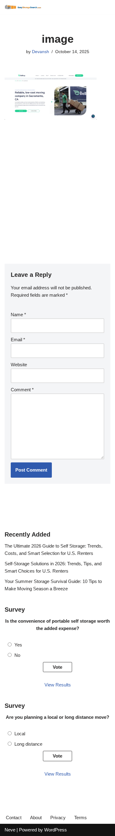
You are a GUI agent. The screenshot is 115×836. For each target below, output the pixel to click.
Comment (22, 389)
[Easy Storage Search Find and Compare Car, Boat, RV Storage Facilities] (23, 7)
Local (19, 733)
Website (19, 364)
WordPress (55, 829)
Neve (10, 829)
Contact (13, 817)
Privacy (58, 817)
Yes (18, 644)
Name (18, 314)
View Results (57, 684)
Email (18, 339)
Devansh (40, 51)
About (36, 817)
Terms (80, 817)
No (17, 655)
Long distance (28, 744)
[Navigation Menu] (103, 7)
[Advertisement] (57, 188)
